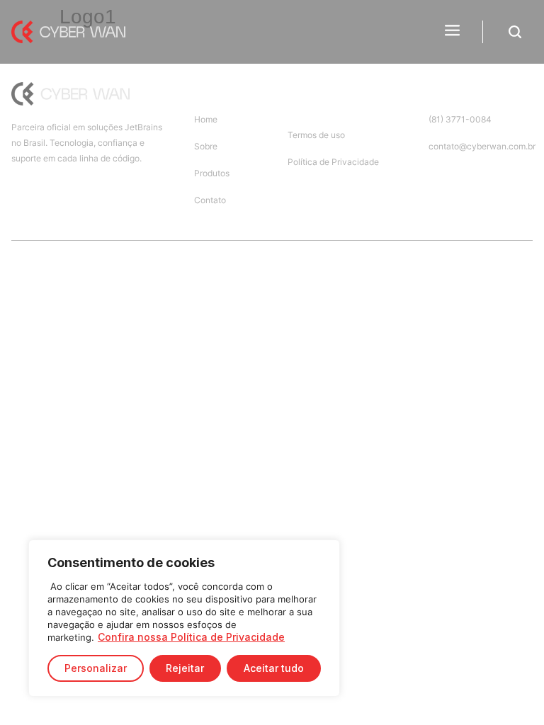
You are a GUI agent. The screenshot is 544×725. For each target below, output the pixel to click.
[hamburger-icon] (452, 32)
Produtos (212, 173)
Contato (210, 200)
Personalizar (95, 668)
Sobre (205, 146)
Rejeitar (185, 668)
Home (205, 119)
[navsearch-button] (515, 35)
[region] (184, 618)
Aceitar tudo (274, 668)
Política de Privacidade (333, 161)
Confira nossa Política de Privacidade (191, 637)
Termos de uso (316, 135)
